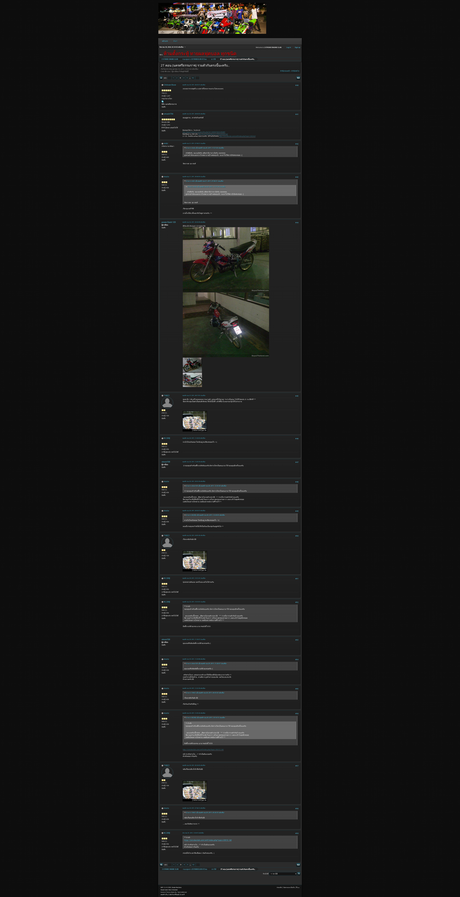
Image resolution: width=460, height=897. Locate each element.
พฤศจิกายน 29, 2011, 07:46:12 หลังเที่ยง (194, 808)
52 (193, 78)
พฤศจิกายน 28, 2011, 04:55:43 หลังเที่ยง (194, 535)
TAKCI (167, 395)
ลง (161, 78)
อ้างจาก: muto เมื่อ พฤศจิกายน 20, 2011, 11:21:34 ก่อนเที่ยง (205, 148)
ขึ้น (161, 865)
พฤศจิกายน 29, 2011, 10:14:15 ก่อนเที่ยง (194, 602)
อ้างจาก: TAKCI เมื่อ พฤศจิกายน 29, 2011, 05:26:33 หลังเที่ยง (205, 813)
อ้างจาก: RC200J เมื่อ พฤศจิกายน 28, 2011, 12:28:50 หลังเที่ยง (205, 515)
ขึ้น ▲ (297, 887)
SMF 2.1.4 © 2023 (166, 887)
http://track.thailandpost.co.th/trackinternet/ (213, 134)
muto (166, 176)
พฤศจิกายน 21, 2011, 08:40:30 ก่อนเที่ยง (194, 176)
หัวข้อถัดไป (295, 71)
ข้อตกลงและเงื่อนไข (289, 887)
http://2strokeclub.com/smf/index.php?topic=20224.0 (237, 136)
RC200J (167, 438)
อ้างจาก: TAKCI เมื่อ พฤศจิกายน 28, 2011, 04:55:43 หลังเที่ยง (205, 693)
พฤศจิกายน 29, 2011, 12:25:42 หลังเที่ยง (194, 713)
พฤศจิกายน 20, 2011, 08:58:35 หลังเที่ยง (194, 114)
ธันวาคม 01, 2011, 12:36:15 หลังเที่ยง (193, 833)
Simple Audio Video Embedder (169, 890)
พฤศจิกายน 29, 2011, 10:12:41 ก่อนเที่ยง (194, 578)
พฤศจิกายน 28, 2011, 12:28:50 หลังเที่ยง (194, 438)
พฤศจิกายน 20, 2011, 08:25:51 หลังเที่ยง (194, 85)
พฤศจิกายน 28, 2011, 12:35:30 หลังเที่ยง (194, 462)
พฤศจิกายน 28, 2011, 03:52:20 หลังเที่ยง (194, 481)
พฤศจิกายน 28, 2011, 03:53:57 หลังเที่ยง (194, 510)
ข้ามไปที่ (265, 874)
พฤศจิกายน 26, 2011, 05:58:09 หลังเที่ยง (194, 222)
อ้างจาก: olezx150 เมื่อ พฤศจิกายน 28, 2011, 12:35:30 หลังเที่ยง (206, 486)
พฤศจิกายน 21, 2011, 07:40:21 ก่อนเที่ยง (194, 143)
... (190, 78)
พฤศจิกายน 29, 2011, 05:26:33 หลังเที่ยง (194, 765)
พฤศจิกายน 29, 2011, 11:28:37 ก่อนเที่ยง (194, 639)
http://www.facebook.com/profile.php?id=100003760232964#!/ (204, 132)
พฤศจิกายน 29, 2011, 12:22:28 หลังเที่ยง (194, 688)
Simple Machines (177, 887)
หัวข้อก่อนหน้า (285, 71)
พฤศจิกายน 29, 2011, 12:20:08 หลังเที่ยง (194, 659)
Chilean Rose (170, 85)
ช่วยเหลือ (279, 887)
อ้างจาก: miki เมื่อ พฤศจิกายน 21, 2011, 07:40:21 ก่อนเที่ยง (204, 181)
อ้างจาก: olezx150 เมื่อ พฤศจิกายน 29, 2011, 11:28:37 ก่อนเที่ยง (206, 664)
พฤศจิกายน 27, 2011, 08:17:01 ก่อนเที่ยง (194, 395)
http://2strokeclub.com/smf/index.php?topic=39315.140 (203, 749)
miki (166, 143)
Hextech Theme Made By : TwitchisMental (174, 892)
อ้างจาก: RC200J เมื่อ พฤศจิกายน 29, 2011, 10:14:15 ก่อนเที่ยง (205, 718)
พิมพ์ (298, 78)
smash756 (168, 113)
